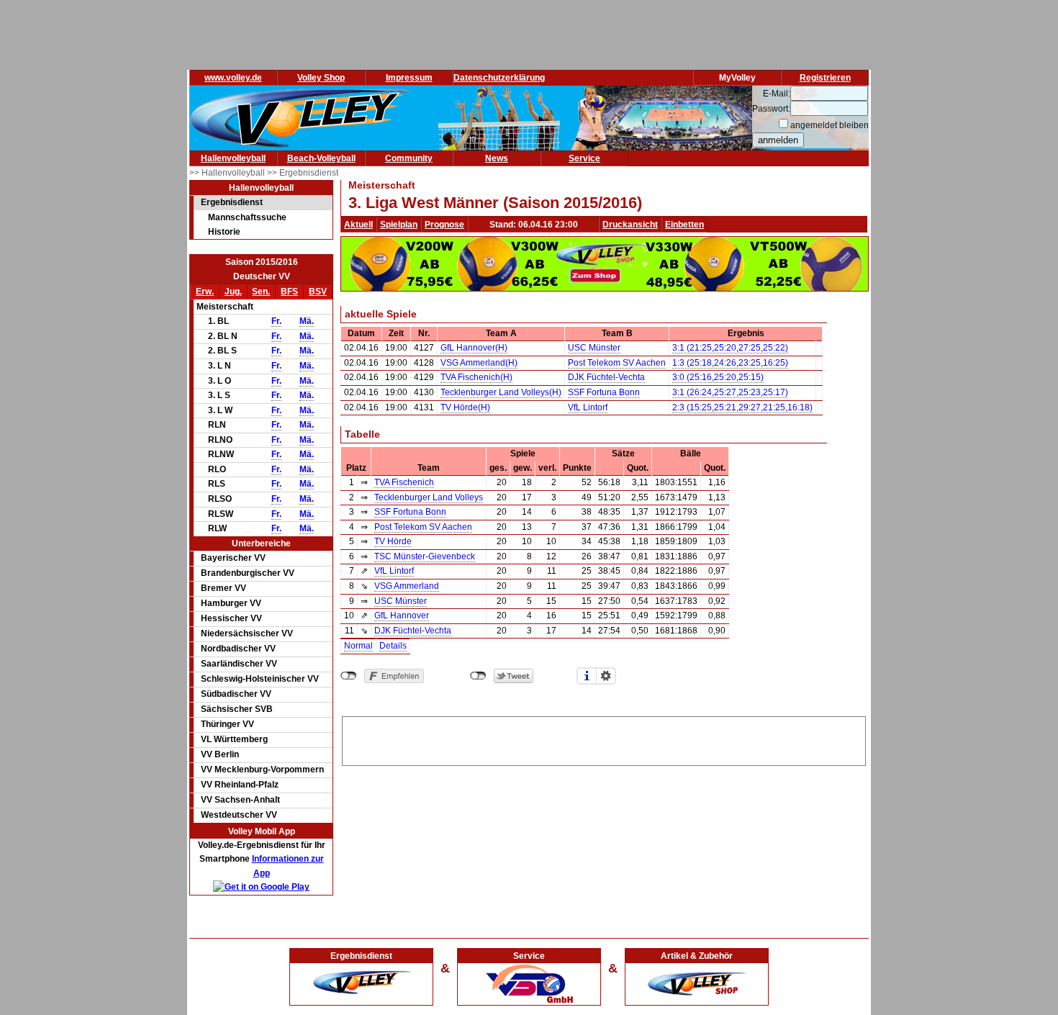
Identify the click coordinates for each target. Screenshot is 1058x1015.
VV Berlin (220, 754)
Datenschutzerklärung (499, 78)
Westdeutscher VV (239, 815)
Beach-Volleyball (321, 158)
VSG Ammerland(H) (478, 363)
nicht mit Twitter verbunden (478, 676)
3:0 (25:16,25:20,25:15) (718, 377)
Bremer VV (223, 588)
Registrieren (825, 78)
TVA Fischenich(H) (476, 377)
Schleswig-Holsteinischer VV (260, 679)
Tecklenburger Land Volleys (428, 497)
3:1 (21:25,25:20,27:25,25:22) (730, 348)
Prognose (444, 225)
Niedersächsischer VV (247, 633)
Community (409, 158)
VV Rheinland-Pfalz (240, 785)
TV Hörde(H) (465, 407)
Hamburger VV (231, 603)
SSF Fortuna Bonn (604, 392)
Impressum (409, 78)
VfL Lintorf (587, 407)
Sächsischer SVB (237, 709)
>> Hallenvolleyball (228, 173)
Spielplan (398, 225)
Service (584, 158)
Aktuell (358, 225)
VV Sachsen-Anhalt (240, 800)
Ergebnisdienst (232, 202)
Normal (358, 646)
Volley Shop (321, 78)
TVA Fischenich (404, 482)
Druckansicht (630, 225)
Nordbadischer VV (238, 649)
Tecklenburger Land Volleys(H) (500, 392)
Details (393, 646)
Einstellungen (606, 676)
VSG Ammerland (406, 586)
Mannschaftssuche (247, 217)
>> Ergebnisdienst (302, 173)
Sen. (261, 292)
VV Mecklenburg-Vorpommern (262, 769)
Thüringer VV (227, 724)
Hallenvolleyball (233, 158)
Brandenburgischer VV (247, 573)
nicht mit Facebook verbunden (348, 676)
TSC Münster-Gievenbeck (424, 556)
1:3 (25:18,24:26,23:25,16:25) (730, 363)
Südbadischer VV (236, 694)
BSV (318, 292)
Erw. (205, 292)
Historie (224, 232)
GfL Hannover (401, 615)
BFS (289, 292)
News (496, 158)
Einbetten (684, 225)
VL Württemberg (234, 739)
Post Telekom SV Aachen (617, 363)
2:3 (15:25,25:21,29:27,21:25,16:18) (742, 407)
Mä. (306, 321)
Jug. (233, 292)
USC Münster (594, 348)
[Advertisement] (603, 738)
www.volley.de (233, 78)
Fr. (276, 321)
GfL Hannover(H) (473, 348)
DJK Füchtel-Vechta (606, 377)
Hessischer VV (231, 618)
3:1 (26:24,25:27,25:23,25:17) (730, 392)
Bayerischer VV (233, 558)
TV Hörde (393, 541)
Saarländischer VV (239, 664)
